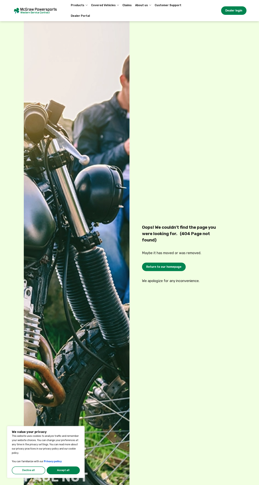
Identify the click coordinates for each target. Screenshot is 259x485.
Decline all (28, 470)
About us (141, 5)
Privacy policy (53, 461)
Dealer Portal (80, 15)
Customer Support (168, 5)
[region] (46, 452)
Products (77, 5)
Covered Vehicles (103, 5)
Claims (127, 5)
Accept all (63, 470)
